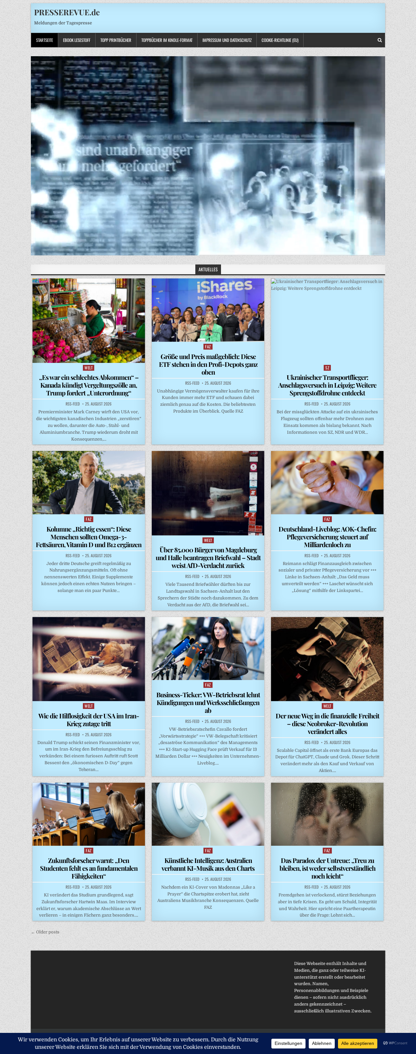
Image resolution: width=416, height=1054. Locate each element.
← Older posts (45, 932)
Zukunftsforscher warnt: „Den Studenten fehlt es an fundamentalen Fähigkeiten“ (88, 868)
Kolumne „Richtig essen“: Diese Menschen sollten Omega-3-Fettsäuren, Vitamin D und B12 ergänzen (88, 536)
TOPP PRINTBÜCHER (115, 40)
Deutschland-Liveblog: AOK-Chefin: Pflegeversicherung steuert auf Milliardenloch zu (327, 536)
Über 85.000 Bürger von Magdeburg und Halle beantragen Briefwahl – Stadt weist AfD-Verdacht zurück (208, 557)
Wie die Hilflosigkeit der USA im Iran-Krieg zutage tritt (88, 719)
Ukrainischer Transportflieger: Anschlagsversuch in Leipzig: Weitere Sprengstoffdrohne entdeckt (327, 385)
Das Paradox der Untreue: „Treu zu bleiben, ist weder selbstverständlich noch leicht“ (327, 868)
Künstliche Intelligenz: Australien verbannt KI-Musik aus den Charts (208, 864)
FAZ (208, 346)
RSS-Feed (73, 404)
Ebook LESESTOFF (76, 40)
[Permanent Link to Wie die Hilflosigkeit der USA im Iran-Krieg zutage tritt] (88, 659)
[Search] (380, 40)
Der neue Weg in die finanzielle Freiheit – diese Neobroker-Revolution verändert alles (327, 723)
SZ (327, 367)
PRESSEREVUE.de (67, 12)
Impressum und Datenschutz (227, 40)
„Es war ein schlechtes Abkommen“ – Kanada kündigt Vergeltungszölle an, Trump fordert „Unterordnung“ (88, 385)
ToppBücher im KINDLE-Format (166, 40)
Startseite (44, 40)
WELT (88, 367)
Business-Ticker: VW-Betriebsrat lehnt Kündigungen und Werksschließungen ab (208, 702)
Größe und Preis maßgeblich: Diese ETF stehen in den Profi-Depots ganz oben (208, 364)
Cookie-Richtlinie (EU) (280, 40)
